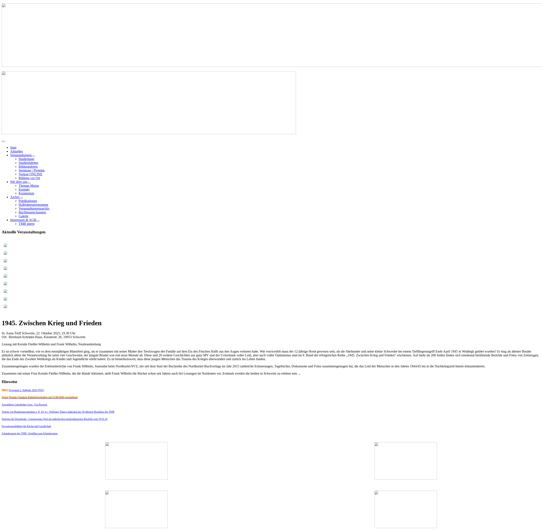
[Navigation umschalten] (3, 141)
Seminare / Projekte (32, 170)
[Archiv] (21, 198)
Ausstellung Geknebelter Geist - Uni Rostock (24, 404)
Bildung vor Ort (29, 178)
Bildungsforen (28, 166)
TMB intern (27, 224)
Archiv (14, 197)
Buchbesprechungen (32, 212)
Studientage (26, 159)
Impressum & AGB (23, 220)
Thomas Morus (29, 185)
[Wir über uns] (29, 183)
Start (13, 147)
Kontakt (24, 189)
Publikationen (28, 201)
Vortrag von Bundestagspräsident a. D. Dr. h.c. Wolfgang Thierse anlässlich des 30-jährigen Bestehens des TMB (58, 411)
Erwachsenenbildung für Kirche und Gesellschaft (26, 426)
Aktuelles (16, 151)
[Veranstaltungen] (33, 156)
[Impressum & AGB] (38, 221)
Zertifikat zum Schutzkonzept (43, 433)
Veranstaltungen (21, 155)
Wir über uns (18, 182)
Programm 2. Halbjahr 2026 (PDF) (26, 390)
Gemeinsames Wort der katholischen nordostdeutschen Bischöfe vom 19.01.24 (68, 419)
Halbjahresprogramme (33, 204)
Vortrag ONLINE (30, 174)
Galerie (23, 216)
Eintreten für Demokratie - (15, 419)
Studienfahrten (28, 163)
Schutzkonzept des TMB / (15, 433)
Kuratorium (26, 193)
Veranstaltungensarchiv (34, 208)
